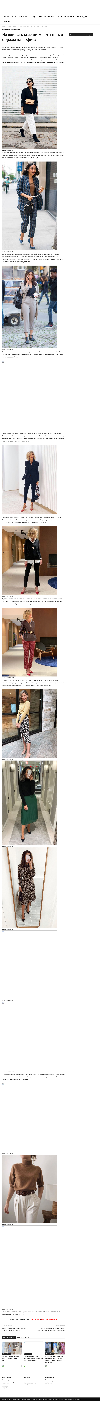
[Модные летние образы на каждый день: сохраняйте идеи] (12, 1348)
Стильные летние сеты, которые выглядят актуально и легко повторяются (33, 1358)
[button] (95, 17)
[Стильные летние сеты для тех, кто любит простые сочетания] (55, 1371)
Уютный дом (81, 17)
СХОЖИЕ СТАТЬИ (8, 1337)
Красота (22, 17)
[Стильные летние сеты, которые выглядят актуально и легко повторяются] (33, 1348)
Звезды (33, 17)
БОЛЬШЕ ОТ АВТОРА (23, 1337)
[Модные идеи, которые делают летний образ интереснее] (12, 1371)
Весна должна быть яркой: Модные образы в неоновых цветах (14, 1329)
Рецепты (7, 21)
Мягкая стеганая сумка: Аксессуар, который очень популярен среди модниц (51, 1329)
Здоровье (27, 1377)
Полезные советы (46, 17)
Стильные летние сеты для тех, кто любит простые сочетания (53, 1382)
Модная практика (15, 29)
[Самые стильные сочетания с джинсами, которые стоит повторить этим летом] (33, 1371)
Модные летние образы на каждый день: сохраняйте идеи (10, 1358)
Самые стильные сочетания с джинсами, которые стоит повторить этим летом (33, 1382)
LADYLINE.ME (35, 1319)
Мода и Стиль (9, 17)
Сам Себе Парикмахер (65, 17)
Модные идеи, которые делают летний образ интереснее (9, 1382)
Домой (4, 27)
